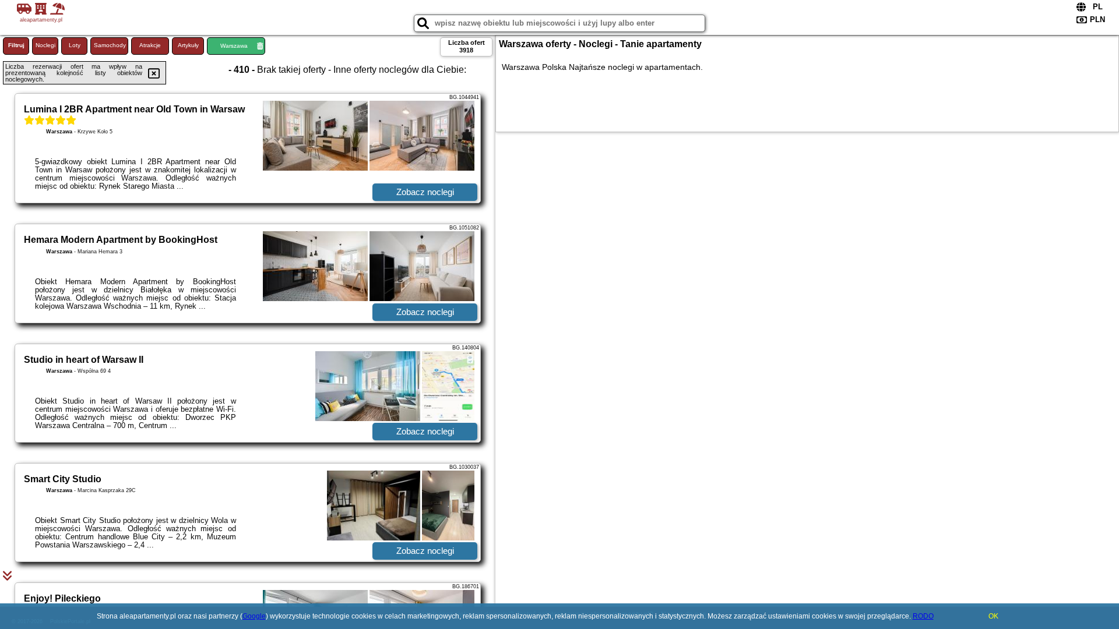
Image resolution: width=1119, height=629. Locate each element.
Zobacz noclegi (425, 192)
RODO (923, 616)
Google (254, 616)
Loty (74, 45)
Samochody (110, 45)
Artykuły (188, 45)
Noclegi (45, 45)
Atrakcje (150, 45)
